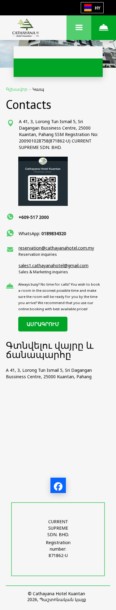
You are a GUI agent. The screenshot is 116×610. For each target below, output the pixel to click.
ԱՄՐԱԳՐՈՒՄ (43, 324)
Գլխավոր (17, 89)
